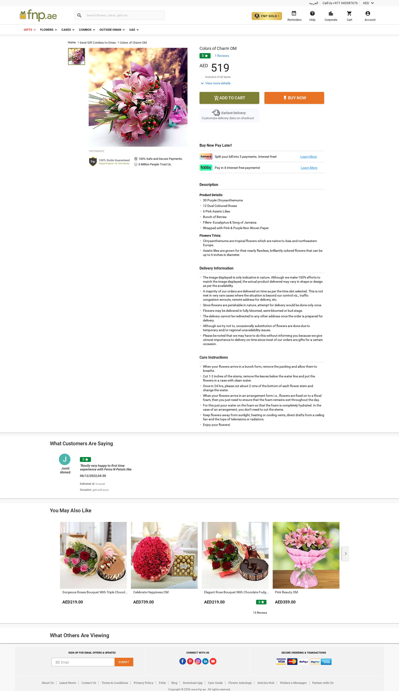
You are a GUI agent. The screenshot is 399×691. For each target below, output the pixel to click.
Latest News (67, 683)
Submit (123, 662)
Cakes (66, 29)
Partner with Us (322, 683)
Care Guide (215, 683)
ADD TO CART (229, 98)
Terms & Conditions (115, 683)
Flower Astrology (240, 683)
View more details (215, 83)
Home (72, 42)
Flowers (46, 29)
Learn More (308, 156)
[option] (103, 473)
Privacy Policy (143, 683)
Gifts (28, 29)
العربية (313, 3)
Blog (174, 683)
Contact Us (89, 683)
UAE (132, 29)
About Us (48, 683)
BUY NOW (294, 98)
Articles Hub (265, 683)
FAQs (162, 683)
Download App (193, 683)
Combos (85, 29)
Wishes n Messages (293, 683)
